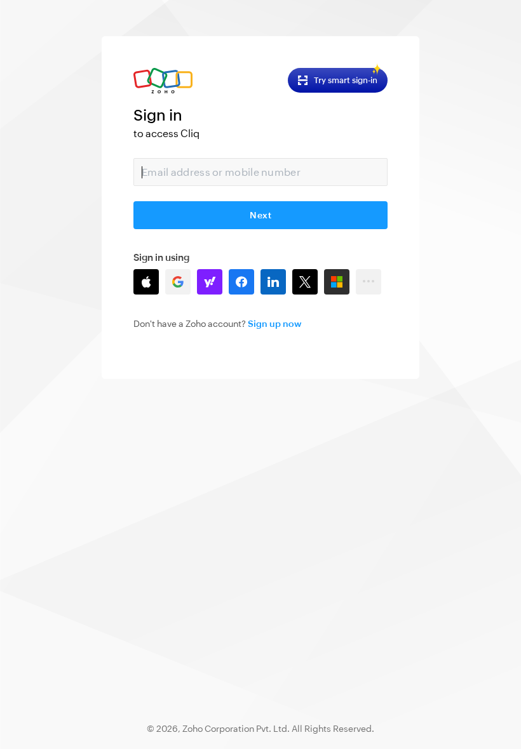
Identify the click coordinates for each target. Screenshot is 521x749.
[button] (146, 282)
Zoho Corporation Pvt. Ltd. (236, 729)
